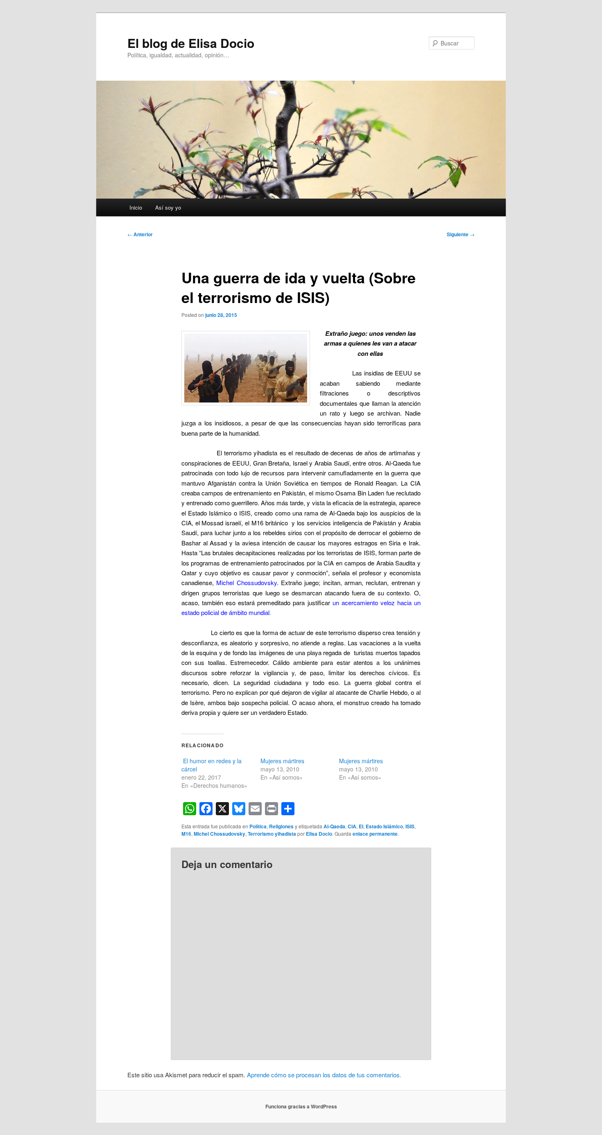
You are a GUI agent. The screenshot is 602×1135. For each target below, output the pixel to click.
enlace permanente (375, 833)
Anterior (140, 234)
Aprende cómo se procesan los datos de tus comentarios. (324, 1074)
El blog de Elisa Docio (190, 43)
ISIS (409, 826)
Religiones (281, 826)
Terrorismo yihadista (272, 833)
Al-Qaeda (334, 826)
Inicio (135, 207)
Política (258, 826)
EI (361, 826)
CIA (352, 826)
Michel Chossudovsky (245, 582)
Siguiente (461, 234)
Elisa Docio (319, 833)
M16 (186, 833)
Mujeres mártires (282, 761)
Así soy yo (168, 207)
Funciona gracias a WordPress (301, 1106)
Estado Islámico (384, 826)
